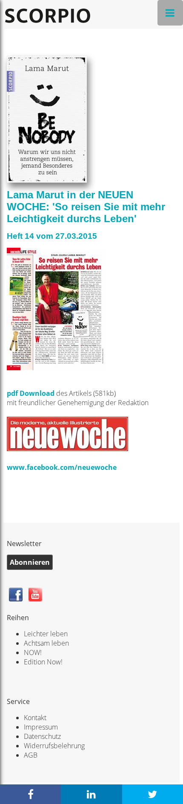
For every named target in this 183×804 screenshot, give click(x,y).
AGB (30, 755)
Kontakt (35, 717)
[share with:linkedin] (91, 794)
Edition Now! (43, 662)
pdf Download (30, 393)
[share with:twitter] (152, 794)
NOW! (33, 652)
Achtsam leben (46, 643)
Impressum (41, 727)
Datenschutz (42, 736)
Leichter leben (46, 633)
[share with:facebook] (30, 794)
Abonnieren (30, 562)
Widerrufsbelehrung (54, 745)
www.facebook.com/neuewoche (62, 467)
